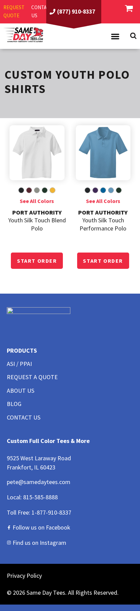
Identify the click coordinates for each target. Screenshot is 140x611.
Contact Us (23, 417)
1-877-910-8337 (51, 512)
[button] (115, 36)
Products (22, 350)
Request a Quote (32, 377)
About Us (20, 390)
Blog (14, 404)
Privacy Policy (24, 575)
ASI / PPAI (19, 364)
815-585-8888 (40, 497)
